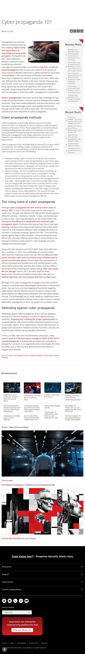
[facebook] (74, 31)
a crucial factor (8, 75)
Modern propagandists (11, 97)
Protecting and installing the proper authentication (33, 319)
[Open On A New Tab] (78, 31)
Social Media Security (51, 355)
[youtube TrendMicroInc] (26, 601)
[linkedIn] (81, 31)
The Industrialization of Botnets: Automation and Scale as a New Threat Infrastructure (12, 408)
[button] (17, 612)
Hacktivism (39, 355)
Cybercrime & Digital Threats (18, 355)
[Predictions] (42, 510)
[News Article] (42, 452)
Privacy (4, 643)
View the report (7, 480)
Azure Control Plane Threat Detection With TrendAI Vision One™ (31, 418)
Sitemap (44, 643)
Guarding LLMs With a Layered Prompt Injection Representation (73, 398)
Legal (12, 643)
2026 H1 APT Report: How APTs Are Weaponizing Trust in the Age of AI (74, 129)
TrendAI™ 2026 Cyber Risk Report (74, 145)
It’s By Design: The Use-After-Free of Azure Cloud (32, 398)
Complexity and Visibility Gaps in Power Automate (12, 418)
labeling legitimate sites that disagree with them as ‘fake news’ (29, 277)
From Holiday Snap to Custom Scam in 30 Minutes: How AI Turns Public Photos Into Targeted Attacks (74, 66)
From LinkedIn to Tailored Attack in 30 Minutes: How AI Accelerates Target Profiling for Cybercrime (73, 78)
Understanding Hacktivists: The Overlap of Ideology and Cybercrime (73, 98)
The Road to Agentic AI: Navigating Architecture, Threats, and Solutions (73, 418)
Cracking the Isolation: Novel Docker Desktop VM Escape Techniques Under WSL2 (32, 408)
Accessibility (21, 643)
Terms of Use (33, 643)
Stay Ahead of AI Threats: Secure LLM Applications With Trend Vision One (73, 408)
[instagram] (21, 601)
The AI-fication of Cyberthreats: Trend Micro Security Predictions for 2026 (51, 415)
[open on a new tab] (15, 601)
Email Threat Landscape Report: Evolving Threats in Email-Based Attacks (73, 89)
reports (32, 288)
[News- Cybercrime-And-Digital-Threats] (71, 31)
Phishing (5, 357)
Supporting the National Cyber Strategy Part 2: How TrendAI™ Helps (73, 138)
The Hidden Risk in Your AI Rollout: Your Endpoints (73, 150)
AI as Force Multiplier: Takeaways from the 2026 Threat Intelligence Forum (74, 120)
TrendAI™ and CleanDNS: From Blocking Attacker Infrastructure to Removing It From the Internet (73, 55)
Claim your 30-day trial (21, 629)
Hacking (32, 355)
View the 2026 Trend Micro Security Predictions (19, 538)
